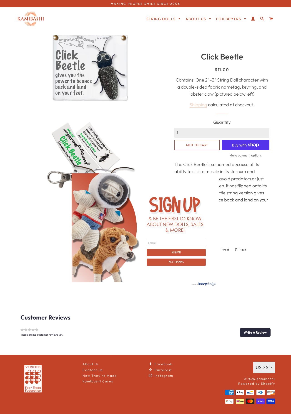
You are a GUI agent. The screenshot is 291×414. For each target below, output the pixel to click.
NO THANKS (176, 262)
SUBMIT (176, 252)
